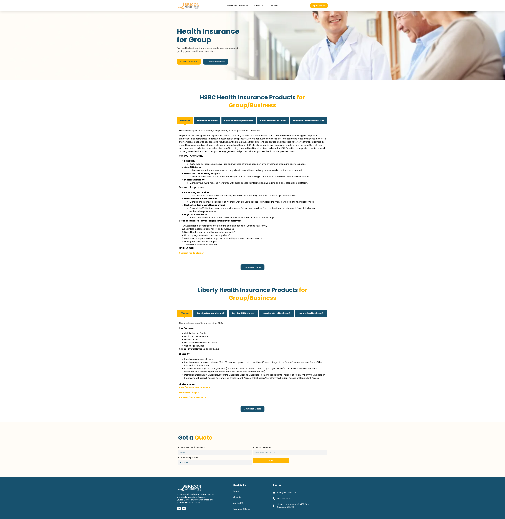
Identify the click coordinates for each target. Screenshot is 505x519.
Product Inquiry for (188, 457)
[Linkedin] (184, 508)
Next (271, 460)
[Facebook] (179, 508)
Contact (274, 5)
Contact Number (262, 447)
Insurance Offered (236, 5)
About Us (258, 5)
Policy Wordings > (189, 392)
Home (236, 491)
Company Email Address (191, 447)
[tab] (185, 120)
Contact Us (238, 503)
